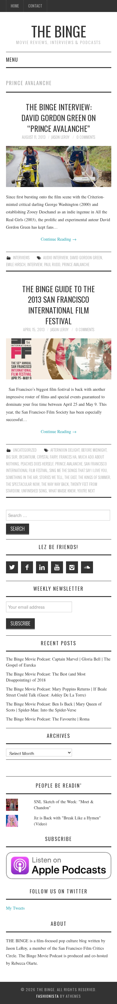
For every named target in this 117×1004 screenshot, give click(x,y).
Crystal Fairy (47, 457)
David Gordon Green (86, 257)
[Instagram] (72, 567)
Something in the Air (22, 477)
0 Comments (85, 137)
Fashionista (47, 996)
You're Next (86, 491)
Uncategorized (25, 450)
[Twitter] (12, 567)
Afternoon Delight (65, 450)
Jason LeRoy (60, 137)
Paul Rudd (52, 264)
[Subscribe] (58, 865)
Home (15, 6)
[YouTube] (57, 567)
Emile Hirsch (16, 264)
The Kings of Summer (94, 477)
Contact (35, 6)
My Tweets (15, 908)
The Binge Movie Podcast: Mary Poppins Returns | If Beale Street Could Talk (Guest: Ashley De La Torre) (56, 692)
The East (70, 477)
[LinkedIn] (42, 567)
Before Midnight (93, 450)
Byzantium (27, 457)
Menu (12, 59)
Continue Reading (58, 239)
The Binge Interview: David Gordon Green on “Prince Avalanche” (58, 117)
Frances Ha (67, 457)
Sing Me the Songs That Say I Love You (78, 470)
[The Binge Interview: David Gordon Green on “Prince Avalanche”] (58, 166)
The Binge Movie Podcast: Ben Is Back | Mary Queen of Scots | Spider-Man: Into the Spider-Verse (54, 707)
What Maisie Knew (62, 491)
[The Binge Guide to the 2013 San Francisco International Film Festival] (58, 358)
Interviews (21, 257)
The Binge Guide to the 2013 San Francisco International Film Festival (58, 304)
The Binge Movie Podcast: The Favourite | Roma (47, 719)
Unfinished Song (34, 491)
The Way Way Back (55, 484)
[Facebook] (27, 567)
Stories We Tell (51, 477)
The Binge (58, 31)
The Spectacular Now (23, 484)
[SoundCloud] (87, 567)
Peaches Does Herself (37, 464)
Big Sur (11, 457)
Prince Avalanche (75, 264)
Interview (34, 264)
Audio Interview (55, 257)
